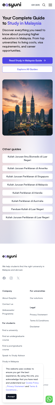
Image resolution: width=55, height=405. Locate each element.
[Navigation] (50, 5)
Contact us (7, 304)
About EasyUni (9, 298)
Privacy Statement (16, 386)
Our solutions (36, 298)
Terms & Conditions (39, 320)
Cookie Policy (32, 382)
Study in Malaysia (10, 361)
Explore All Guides (27, 69)
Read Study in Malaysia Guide (25, 60)
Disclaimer (35, 326)
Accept (11, 396)
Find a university (10, 330)
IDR (36, 5)
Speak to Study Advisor (13, 355)
